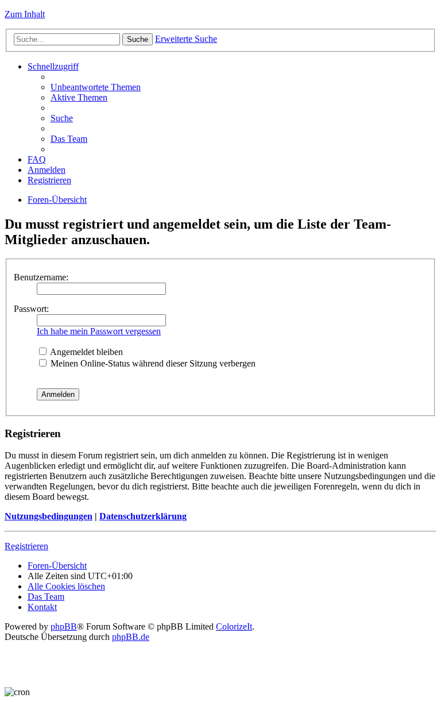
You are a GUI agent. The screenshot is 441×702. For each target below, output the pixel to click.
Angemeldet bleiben (85, 352)
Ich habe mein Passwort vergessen (99, 331)
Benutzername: (41, 277)
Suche (137, 39)
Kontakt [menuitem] (42, 607)
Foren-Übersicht (57, 200)
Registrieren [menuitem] (49, 180)
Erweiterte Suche (186, 39)
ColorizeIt (234, 626)
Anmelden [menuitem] (46, 170)
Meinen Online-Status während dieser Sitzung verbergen (152, 363)
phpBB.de (130, 637)
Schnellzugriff (53, 66)
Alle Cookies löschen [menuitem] (66, 586)
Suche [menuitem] (62, 118)
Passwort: (31, 309)
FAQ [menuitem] (37, 159)
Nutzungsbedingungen (48, 516)
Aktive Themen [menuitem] (79, 97)
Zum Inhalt (25, 14)
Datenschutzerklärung (143, 516)
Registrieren (26, 546)
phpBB (64, 626)
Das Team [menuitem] (69, 139)
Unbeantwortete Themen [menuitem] (96, 87)
